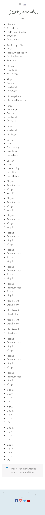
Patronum (12, 60)
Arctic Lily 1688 (15, 45)
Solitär (10, 139)
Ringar (10, 79)
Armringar (12, 109)
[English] (25, 4)
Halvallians (12, 154)
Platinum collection (17, 52)
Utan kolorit (13, 304)
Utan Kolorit (13, 314)
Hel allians (12, 172)
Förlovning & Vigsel (17, 31)
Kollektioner (13, 27)
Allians (10, 65)
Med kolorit (13, 300)
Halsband (12, 86)
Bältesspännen (14, 96)
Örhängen (12, 90)
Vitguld (10, 192)
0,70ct (10, 397)
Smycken (11, 35)
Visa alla (11, 24)
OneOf (10, 48)
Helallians (12, 69)
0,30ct (10, 406)
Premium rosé (14, 185)
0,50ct (10, 393)
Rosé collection (15, 56)
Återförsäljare (20, 4)
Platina (10, 181)
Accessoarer (13, 39)
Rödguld (11, 189)
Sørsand (22, 12)
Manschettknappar (17, 100)
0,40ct (10, 389)
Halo (9, 143)
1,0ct (9, 401)
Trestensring (13, 147)
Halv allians (13, 175)
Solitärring (12, 73)
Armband (11, 82)
